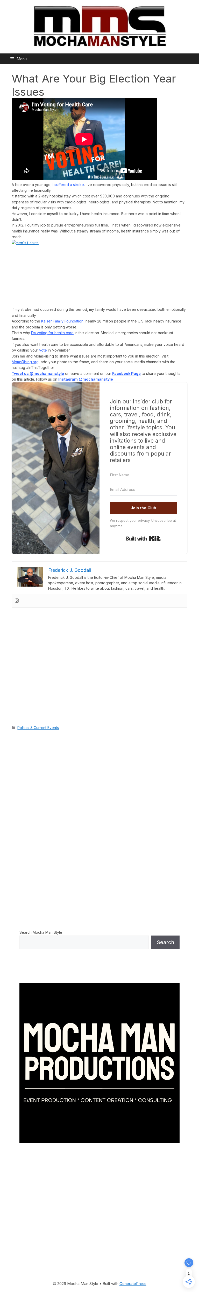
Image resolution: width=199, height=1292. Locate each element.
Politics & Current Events (38, 727)
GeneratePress (132, 1283)
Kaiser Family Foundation (62, 321)
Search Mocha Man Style (40, 932)
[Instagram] (17, 600)
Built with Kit (143, 538)
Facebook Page (126, 373)
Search (165, 942)
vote (43, 350)
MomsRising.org (25, 362)
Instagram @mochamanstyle (85, 379)
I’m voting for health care (52, 333)
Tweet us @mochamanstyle (38, 373)
